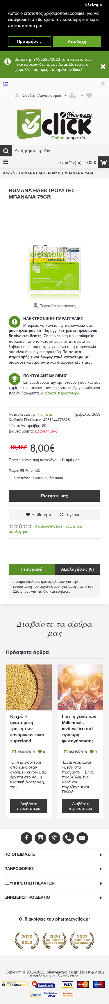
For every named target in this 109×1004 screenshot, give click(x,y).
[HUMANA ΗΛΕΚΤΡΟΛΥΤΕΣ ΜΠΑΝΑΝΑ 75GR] (54, 255)
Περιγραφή (31, 569)
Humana (45, 414)
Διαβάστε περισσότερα (28, 805)
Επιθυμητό (41, 514)
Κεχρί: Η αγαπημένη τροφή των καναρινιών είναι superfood (27, 728)
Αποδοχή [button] (77, 41)
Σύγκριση (73, 514)
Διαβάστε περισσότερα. (61, 393)
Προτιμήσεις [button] (29, 41)
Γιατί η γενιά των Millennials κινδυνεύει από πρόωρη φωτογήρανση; (79, 728)
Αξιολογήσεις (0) (77, 569)
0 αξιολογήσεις (47, 526)
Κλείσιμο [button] (93, 5)
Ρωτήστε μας (54, 495)
